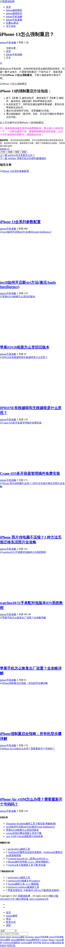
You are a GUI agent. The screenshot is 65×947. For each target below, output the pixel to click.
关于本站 (11, 26)
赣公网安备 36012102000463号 (32, 899)
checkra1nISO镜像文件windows (24, 880)
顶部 (8, 925)
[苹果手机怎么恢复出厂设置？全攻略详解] (23, 617)
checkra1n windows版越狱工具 (23, 887)
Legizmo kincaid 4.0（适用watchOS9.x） (28, 858)
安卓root (46, 943)
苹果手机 (11, 945)
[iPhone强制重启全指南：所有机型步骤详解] (24, 683)
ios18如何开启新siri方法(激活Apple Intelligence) (30, 827)
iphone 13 (5, 148)
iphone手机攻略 (14, 16)
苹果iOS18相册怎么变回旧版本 (24, 347)
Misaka (52, 940)
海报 (17, 152)
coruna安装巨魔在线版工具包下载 (24, 833)
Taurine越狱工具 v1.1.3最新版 (23, 884)
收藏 (10, 152)
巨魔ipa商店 (12, 23)
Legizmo (44, 940)
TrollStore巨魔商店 (11, 943)
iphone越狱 (11, 915)
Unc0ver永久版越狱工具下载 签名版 (27, 865)
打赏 (3, 152)
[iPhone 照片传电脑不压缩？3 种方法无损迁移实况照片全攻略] (32, 486)
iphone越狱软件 (14, 13)
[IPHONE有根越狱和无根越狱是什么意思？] (24, 357)
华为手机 (37, 943)
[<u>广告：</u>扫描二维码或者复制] (1, 63)
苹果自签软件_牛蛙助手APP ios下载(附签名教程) (33, 890)
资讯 (8, 919)
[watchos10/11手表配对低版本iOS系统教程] (23, 552)
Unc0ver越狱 (26, 943)
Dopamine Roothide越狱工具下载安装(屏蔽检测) (31, 823)
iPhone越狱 (5, 940)
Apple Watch (5, 937)
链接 (24, 152)
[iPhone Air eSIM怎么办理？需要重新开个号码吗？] (27, 748)
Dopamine (29, 937)
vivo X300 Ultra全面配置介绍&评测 (24, 836)
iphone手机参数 (14, 19)
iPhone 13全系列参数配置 (20, 222)
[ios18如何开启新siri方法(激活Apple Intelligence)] (25, 232)
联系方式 (11, 922)
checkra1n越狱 (18, 937)
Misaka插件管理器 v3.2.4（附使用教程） (29, 861)
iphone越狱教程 (14, 10)
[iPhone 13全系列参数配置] (14, 171)
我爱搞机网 (24, 896)
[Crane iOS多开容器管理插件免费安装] (21, 422)
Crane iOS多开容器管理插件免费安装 (30, 473)
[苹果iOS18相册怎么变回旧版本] (17, 296)
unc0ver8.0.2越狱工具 (19, 849)
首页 (8, 7)
